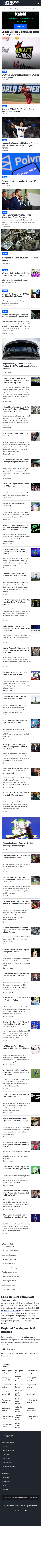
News (11, 9)
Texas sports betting (6, 1409)
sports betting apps (26, 1337)
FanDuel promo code (9, 1272)
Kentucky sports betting (18, 1379)
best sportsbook (33, 1318)
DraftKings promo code (10, 1281)
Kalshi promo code (8, 1289)
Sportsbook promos (9, 1255)
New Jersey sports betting (31, 1409)
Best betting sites (8, 1246)
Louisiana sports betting (18, 1393)
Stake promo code (8, 1285)
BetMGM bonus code (9, 1259)
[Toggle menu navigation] (38, 3)
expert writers (9, 1303)
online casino (27, 1321)
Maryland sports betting (18, 1401)
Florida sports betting (6, 1401)
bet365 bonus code (8, 1263)
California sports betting (18, 1409)
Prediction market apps (10, 1251)
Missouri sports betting (18, 1425)
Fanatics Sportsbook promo (11, 1276)
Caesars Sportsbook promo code (13, 1268)
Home (4, 9)
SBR (18, 1340)
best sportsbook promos (10, 1321)
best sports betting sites (15, 1316)
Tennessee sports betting (18, 1417)
